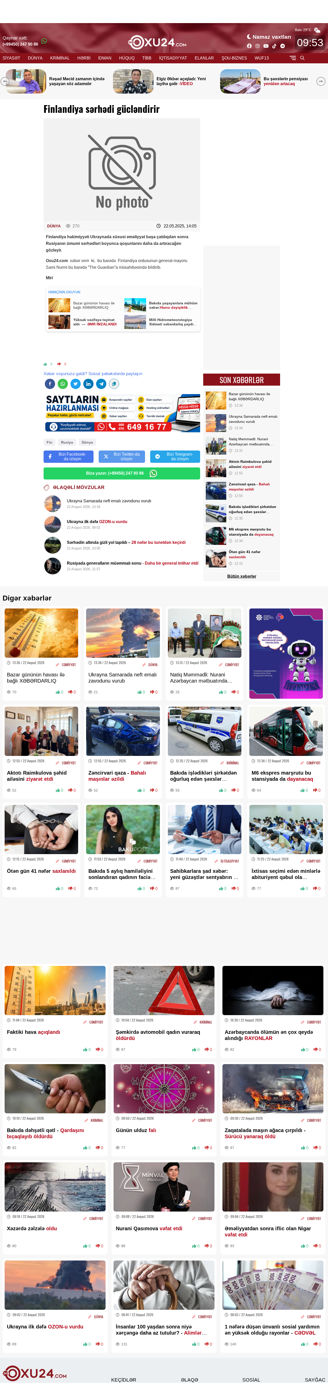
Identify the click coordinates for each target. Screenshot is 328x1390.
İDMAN (104, 58)
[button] (322, 81)
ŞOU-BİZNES (234, 58)
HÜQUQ (127, 58)
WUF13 (262, 58)
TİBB (146, 58)
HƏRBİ (83, 58)
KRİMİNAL (60, 58)
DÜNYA (35, 58)
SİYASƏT (11, 58)
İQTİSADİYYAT (173, 58)
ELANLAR (204, 58)
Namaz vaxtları (272, 37)
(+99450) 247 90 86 (20, 44)
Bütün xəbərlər (241, 576)
